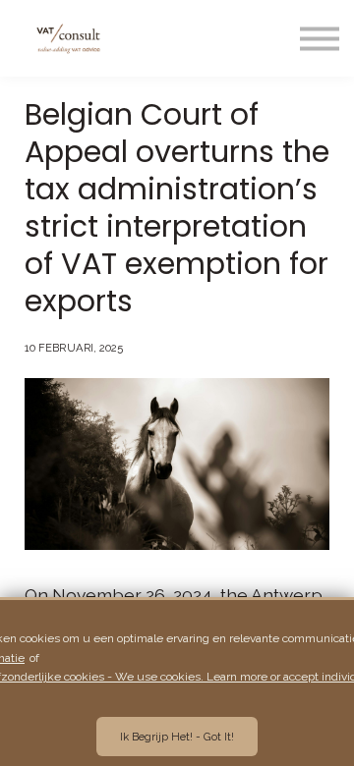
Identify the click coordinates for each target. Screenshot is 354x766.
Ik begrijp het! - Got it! (177, 736)
